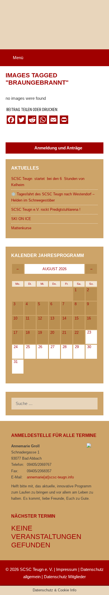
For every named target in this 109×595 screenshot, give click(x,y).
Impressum (66, 569)
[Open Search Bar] (101, 57)
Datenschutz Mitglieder (65, 576)
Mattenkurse (21, 228)
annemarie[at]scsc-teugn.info (50, 477)
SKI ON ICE (21, 219)
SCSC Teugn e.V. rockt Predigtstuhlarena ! (45, 209)
